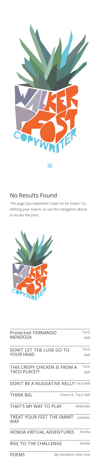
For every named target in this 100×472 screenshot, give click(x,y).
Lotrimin (83, 417)
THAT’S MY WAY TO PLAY (36, 406)
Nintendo (82, 406)
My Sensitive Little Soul (72, 454)
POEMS (17, 454)
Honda (85, 432)
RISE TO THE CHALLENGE (36, 443)
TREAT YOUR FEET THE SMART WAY (42, 419)
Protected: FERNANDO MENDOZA (33, 335)
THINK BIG (21, 395)
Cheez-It (66, 394)
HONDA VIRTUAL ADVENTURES (42, 432)
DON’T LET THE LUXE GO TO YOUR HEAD (39, 352)
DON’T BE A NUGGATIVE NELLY (42, 383)
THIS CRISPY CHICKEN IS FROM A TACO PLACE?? (43, 369)
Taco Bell (82, 383)
